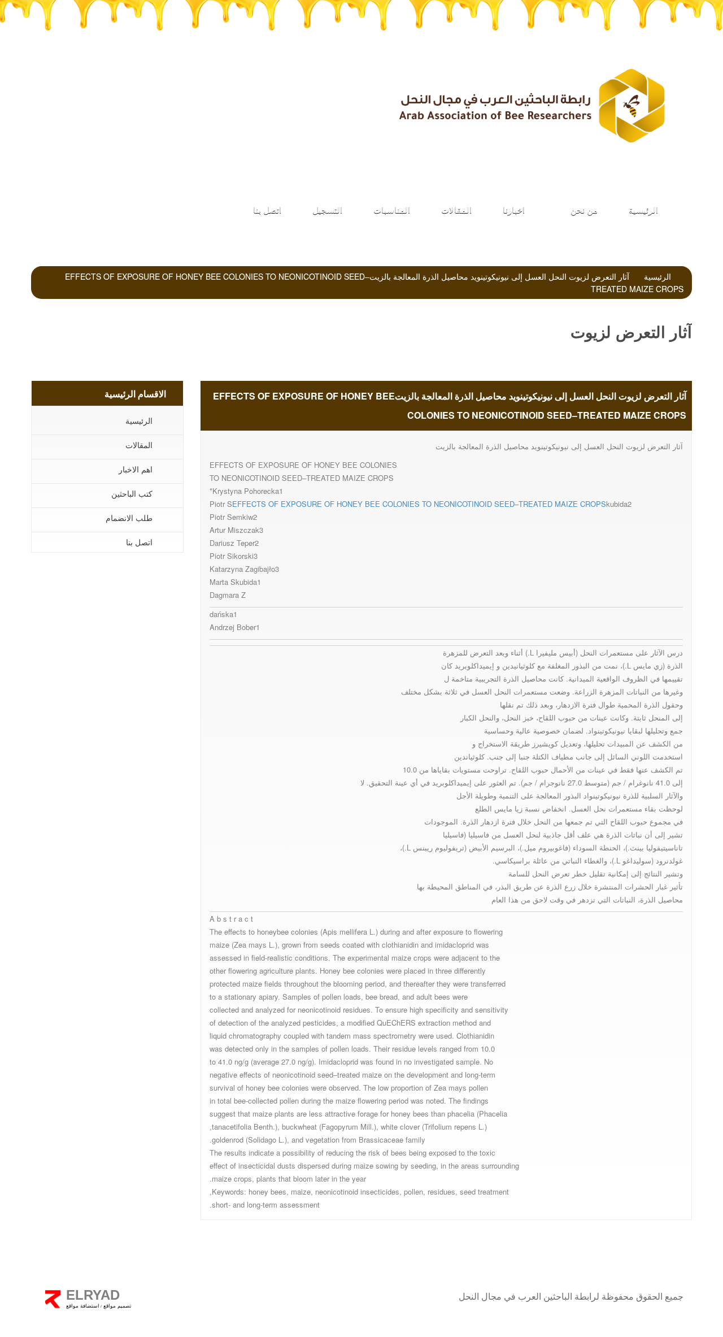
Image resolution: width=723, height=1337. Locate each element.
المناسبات (391, 209)
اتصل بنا (267, 209)
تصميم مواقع (117, 1306)
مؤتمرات (188, 90)
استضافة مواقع (82, 1306)
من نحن (583, 209)
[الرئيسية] (531, 105)
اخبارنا (514, 209)
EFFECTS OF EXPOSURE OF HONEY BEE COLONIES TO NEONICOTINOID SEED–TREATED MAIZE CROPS (419, 503)
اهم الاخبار (136, 469)
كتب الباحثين (75, 90)
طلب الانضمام (301, 90)
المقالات (456, 209)
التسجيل (327, 209)
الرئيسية (643, 209)
